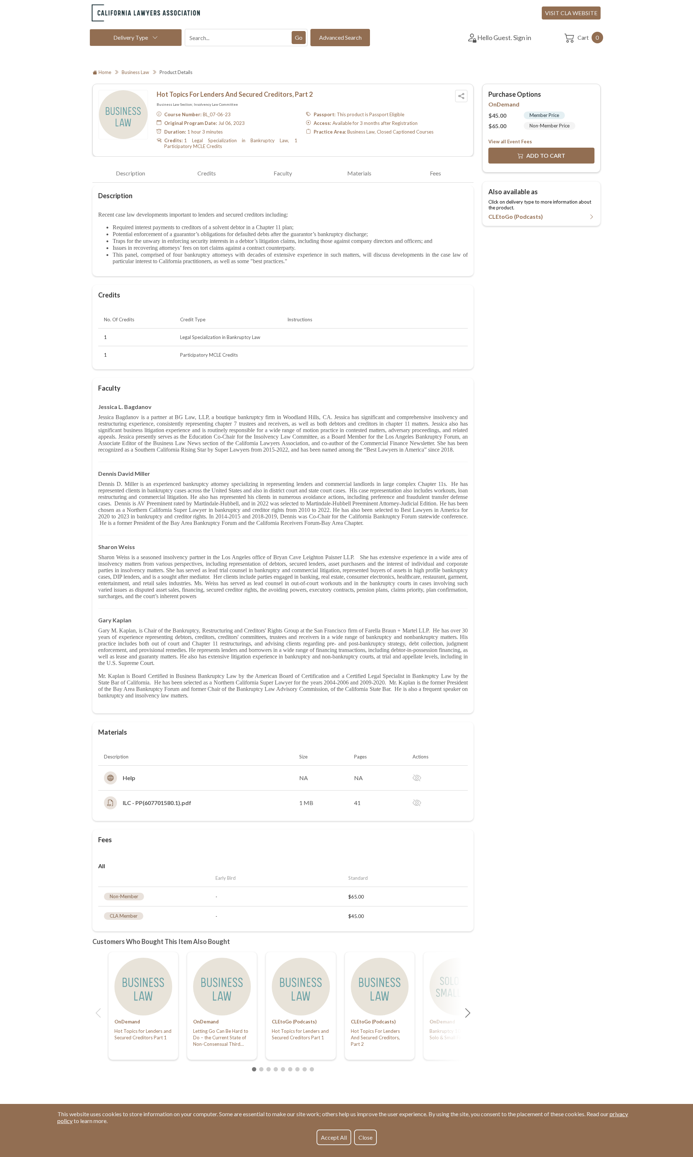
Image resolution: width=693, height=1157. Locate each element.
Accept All (334, 1137)
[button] (98, 1013)
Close (365, 1137)
